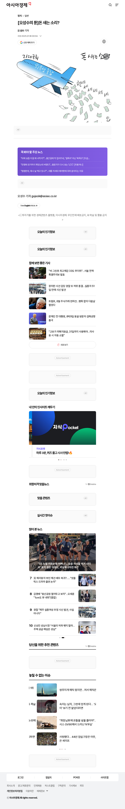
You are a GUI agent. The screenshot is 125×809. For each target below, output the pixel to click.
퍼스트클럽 (50, 785)
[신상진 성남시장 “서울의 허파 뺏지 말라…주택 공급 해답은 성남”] (87, 633)
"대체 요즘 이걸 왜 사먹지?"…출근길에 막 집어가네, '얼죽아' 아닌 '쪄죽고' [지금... (55, 158)
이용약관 (30, 791)
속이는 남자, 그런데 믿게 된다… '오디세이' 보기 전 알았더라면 (73, 706)
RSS (81, 785)
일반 (27, 16)
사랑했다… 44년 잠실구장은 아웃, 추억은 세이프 (73, 738)
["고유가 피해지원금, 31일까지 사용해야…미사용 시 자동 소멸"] (37, 339)
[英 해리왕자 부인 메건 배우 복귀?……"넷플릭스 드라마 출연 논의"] (87, 585)
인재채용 (38, 785)
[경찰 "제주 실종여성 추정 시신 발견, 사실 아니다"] (87, 617)
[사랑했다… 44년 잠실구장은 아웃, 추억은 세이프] (39, 745)
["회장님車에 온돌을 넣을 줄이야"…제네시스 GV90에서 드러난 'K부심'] (39, 728)
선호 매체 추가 (28, 42)
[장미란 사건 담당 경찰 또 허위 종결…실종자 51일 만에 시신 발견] (37, 293)
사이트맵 (104, 777)
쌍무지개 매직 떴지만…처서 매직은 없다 (73, 690)
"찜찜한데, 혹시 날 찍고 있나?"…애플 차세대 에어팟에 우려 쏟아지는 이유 (52, 171)
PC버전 (76, 777)
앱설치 (48, 777)
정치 (20, 16)
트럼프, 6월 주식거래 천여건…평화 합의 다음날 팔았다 (72, 303)
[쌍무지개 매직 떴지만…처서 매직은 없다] (39, 696)
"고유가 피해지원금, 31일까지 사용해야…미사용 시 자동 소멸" (71, 333)
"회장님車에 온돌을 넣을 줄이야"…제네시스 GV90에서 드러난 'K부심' (73, 722)
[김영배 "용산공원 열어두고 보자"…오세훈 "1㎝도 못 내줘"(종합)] (87, 601)
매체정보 (41, 791)
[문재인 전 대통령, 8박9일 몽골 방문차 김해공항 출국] (37, 323)
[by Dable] (90, 646)
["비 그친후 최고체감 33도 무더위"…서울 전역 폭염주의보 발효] (37, 278)
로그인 (20, 777)
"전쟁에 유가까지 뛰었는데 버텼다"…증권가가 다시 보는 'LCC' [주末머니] (52, 164)
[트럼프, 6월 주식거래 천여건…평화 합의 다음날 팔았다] (37, 308)
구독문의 (62, 785)
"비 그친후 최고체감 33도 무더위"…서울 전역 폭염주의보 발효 (71, 272)
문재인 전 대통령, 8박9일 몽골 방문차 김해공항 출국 (72, 318)
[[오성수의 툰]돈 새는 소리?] (62, 87)
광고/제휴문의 (24, 785)
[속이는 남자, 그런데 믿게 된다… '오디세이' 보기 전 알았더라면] (39, 712)
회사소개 (11, 785)
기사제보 (73, 785)
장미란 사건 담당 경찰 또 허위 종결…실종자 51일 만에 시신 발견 (72, 288)
